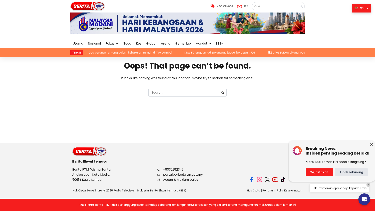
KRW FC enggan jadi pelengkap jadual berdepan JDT (211, 53)
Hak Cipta (253, 190)
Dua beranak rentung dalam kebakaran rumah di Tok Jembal (121, 53)
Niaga (127, 43)
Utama (78, 43)
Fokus (109, 43)
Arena (165, 43)
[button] (111, 43)
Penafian (268, 190)
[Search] (301, 6)
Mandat (201, 43)
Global (151, 43)
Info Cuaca (224, 6)
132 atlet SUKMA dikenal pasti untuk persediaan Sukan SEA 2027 (301, 53)
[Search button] (223, 93)
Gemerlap (183, 43)
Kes (138, 43)
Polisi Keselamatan (289, 190)
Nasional (94, 43)
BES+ (219, 43)
